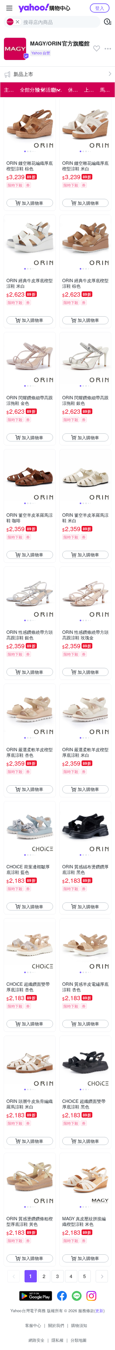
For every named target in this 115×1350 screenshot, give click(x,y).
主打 (9, 89)
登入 (99, 8)
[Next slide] (52, 123)
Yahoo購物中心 (44, 8)
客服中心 (33, 1325)
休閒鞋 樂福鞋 (74, 89)
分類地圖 (78, 1340)
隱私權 (57, 1340)
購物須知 (79, 1325)
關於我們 (56, 1325)
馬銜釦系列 (106, 89)
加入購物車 (32, 203)
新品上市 (23, 73)
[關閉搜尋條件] (17, 22)
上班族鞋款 (90, 89)
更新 (99, 1310)
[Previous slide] (8, 123)
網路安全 (36, 1340)
